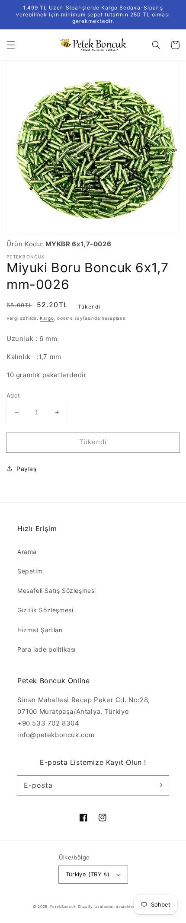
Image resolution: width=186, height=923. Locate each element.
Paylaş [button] (26, 468)
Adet (13, 395)
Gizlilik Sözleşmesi (45, 610)
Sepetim (29, 571)
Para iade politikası (46, 649)
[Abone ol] (159, 785)
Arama (27, 551)
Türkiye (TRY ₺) (88, 874)
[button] (10, 44)
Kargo (47, 318)
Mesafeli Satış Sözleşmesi (56, 590)
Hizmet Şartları (40, 629)
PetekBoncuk (63, 906)
